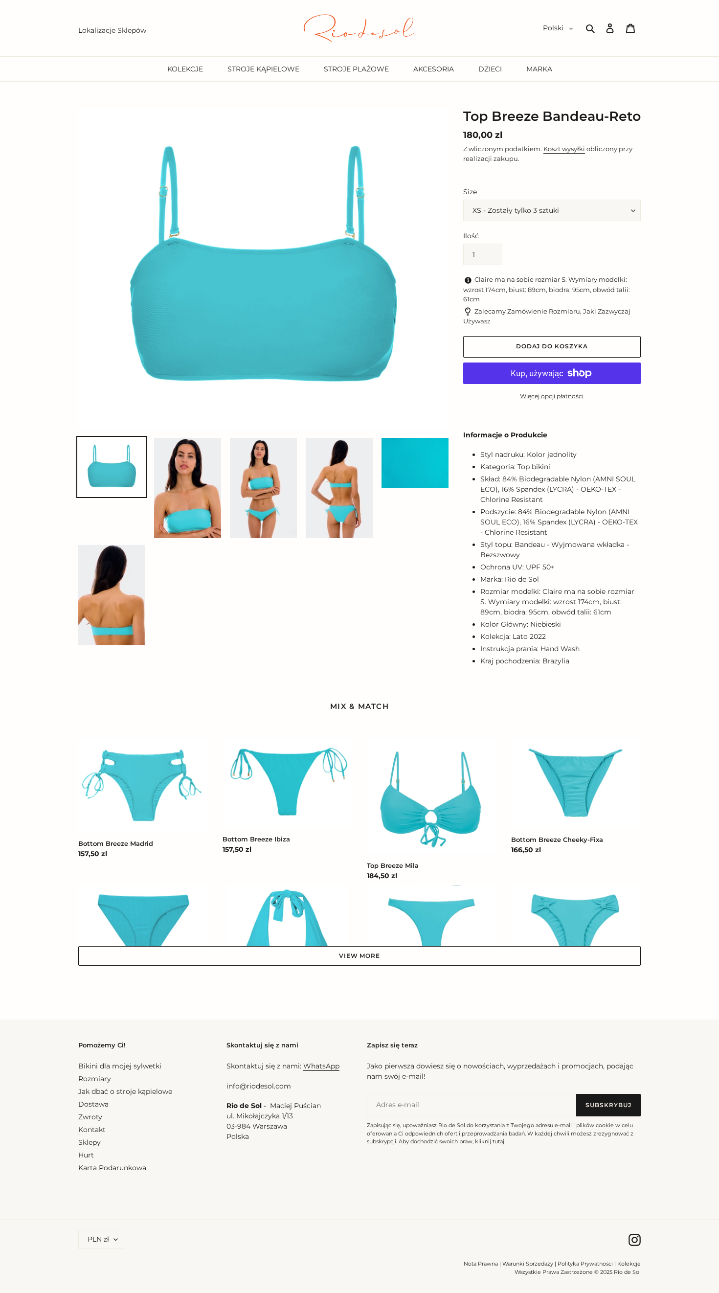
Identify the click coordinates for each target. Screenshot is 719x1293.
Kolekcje (629, 1263)
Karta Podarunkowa (112, 1167)
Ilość (471, 235)
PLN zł (98, 1239)
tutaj (498, 1141)
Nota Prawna (481, 1263)
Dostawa (93, 1104)
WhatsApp (321, 1066)
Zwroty (90, 1116)
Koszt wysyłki (564, 149)
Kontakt (92, 1129)
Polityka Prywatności (585, 1263)
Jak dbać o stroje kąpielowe (125, 1091)
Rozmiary (94, 1078)
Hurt (86, 1155)
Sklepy (89, 1142)
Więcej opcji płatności (552, 396)
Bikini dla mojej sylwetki (119, 1066)
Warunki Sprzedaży (527, 1263)
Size (470, 191)
